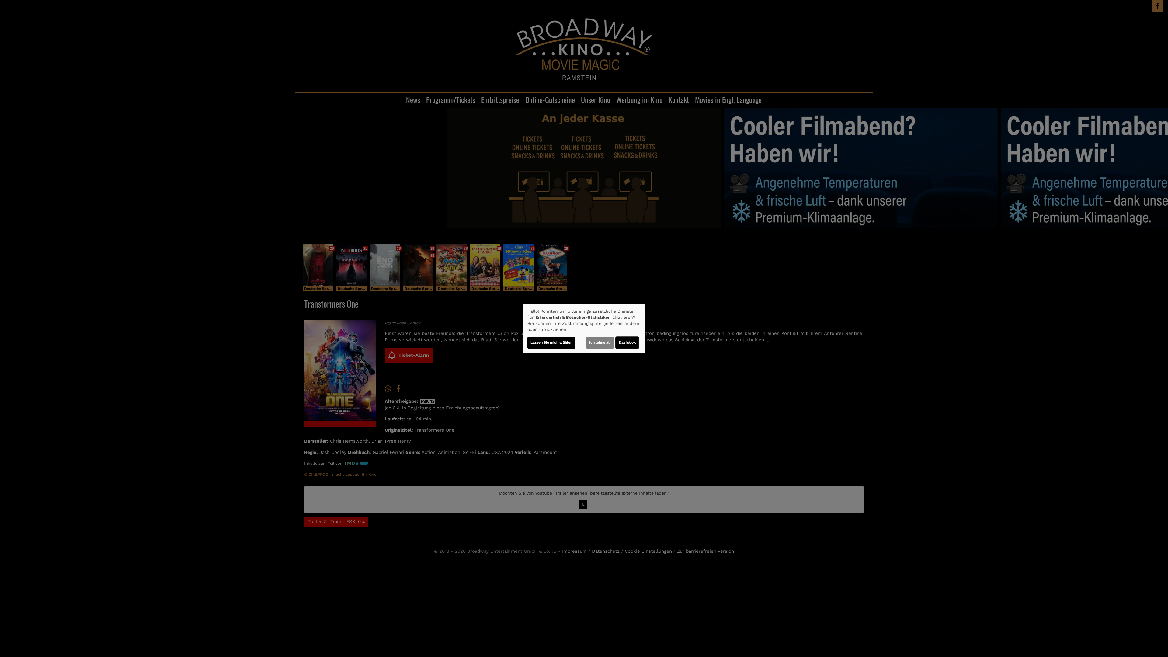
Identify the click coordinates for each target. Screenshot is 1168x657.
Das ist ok (627, 342)
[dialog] (584, 328)
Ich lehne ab (600, 342)
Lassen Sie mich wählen (551, 342)
